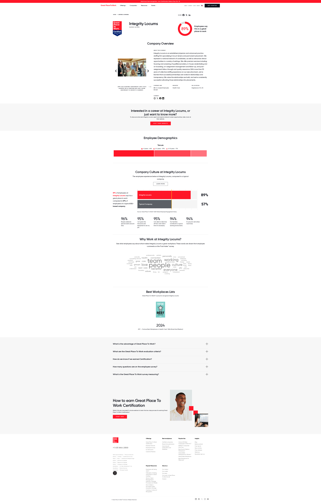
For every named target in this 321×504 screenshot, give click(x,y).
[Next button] (148, 71)
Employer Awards (150, 445)
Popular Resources (151, 466)
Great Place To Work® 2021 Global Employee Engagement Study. (159, 211)
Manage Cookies (124, 470)
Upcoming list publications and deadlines (166, 447)
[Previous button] (116, 71)
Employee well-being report (151, 470)
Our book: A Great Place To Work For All (168, 476)
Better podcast (199, 444)
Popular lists (181, 438)
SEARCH (198, 5)
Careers (119, 456)
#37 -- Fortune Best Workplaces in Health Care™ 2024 (160, 329)
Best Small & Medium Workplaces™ (183, 450)
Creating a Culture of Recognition (151, 490)
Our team (164, 473)
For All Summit (149, 449)
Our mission (165, 469)
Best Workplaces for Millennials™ (183, 459)
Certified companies (167, 442)
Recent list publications (168, 444)
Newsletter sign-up (200, 454)
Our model (165, 471)
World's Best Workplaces (184, 456)
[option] (132, 71)
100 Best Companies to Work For (184, 442)
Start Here (120, 416)
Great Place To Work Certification (151, 442)
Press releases (198, 450)
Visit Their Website (160, 123)
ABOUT (185, 5)
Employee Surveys (150, 447)
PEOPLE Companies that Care (183, 446)
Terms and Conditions (118, 454)
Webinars (197, 452)
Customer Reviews (150, 451)
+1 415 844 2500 (120, 447)
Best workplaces (167, 438)
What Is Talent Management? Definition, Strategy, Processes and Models (151, 480)
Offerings (148, 438)
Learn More (160, 184)
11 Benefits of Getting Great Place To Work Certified (151, 474)
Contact (190, 5)
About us (164, 466)
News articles (198, 448)
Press (118, 458)
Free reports (198, 446)
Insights (197, 438)
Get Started (212, 5)
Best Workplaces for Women (184, 453)
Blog (196, 442)
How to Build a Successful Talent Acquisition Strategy (151, 486)
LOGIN (194, 5)
